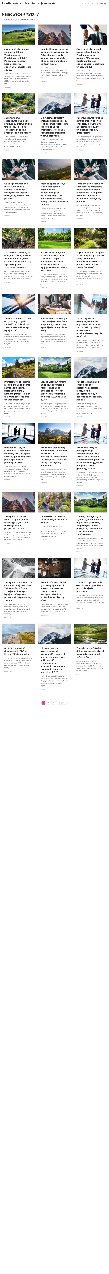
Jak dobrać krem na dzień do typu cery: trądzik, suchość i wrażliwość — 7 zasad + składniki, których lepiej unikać (17, 324)
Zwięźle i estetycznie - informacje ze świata (28, 3)
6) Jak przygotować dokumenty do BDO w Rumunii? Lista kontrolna (16, 651)
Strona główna (101, 3)
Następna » (62, 703)
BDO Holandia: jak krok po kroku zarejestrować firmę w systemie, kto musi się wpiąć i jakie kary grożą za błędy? (53, 324)
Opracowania (87, 3)
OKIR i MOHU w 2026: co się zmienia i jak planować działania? (53, 519)
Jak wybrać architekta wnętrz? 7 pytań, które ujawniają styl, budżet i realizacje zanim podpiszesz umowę (16, 522)
